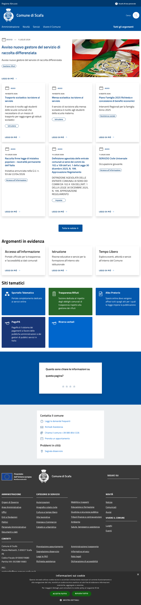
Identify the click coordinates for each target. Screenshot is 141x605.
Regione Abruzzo (9, 3)
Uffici (4, 512)
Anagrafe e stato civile (46, 507)
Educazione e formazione (82, 507)
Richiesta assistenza (45, 561)
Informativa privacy (80, 551)
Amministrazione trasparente (85, 546)
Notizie (109, 502)
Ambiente (75, 521)
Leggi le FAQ (42, 556)
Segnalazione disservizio (47, 551)
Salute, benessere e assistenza (85, 526)
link (97, 588)
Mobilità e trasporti (80, 502)
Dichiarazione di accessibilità (84, 561)
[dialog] (70, 588)
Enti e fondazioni (9, 517)
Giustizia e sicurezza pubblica (84, 512)
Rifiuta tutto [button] (81, 593)
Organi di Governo (10, 502)
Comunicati (111, 507)
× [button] (138, 575)
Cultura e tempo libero (46, 512)
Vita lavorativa (43, 517)
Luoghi (109, 525)
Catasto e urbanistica (46, 527)
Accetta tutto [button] (60, 593)
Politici (5, 522)
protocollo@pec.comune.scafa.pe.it (19, 571)
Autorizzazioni (43, 502)
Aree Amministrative (11, 507)
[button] (70, 600)
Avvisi (9, 39)
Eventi (109, 530)
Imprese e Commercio (46, 522)
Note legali (76, 556)
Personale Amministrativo (14, 527)
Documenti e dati (10, 532)
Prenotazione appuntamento (49, 546)
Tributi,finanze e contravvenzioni (86, 517)
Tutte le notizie (69, 228)
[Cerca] (136, 15)
